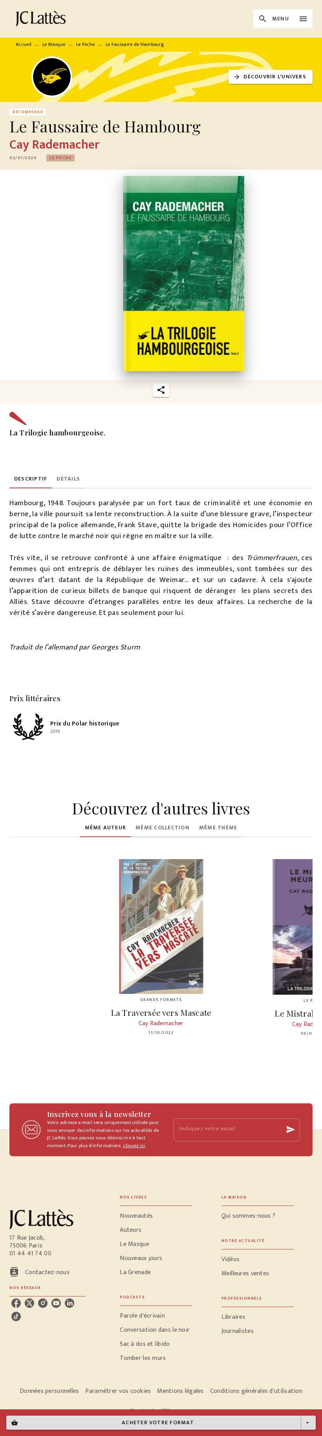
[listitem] (16, 1303)
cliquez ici (134, 1146)
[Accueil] (42, 18)
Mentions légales (180, 1391)
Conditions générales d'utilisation (256, 1391)
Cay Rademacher (54, 144)
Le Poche (85, 44)
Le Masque (54, 44)
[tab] (30, 479)
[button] (271, 77)
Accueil (23, 44)
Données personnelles (49, 1391)
